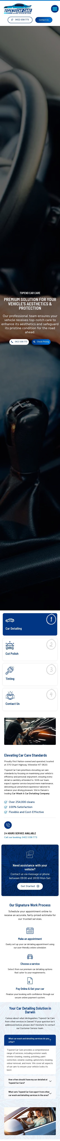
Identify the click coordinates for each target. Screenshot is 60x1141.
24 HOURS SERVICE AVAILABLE (20, 833)
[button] (55, 9)
